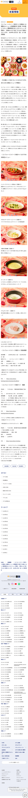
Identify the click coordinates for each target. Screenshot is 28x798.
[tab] (4, 594)
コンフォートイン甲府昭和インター (6, 653)
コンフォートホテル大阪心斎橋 (6, 695)
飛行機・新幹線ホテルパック (7, 753)
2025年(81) (5, 514)
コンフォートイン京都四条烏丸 (19, 687)
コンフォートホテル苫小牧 (5, 607)
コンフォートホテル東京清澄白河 (6, 641)
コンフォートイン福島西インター (6, 621)
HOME (3, 742)
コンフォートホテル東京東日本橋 (6, 639)
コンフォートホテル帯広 (5, 605)
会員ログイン (6, 588)
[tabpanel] (14, 603)
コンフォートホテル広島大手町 (19, 706)
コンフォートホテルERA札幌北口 (19, 601)
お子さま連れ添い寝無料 (20, 750)
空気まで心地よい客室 (19, 752)
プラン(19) (5, 497)
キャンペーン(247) (6, 494)
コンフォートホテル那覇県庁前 (6, 733)
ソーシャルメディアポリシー (6, 772)
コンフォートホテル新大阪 (5, 692)
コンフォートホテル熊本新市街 (6, 726)
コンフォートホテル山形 (5, 619)
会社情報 (3, 770)
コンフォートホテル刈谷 (18, 671)
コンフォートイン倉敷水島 (5, 706)
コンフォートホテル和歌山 (5, 701)
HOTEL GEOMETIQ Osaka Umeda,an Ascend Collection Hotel (20, 692)
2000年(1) (5, 552)
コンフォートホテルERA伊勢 (5, 680)
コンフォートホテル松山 (5, 713)
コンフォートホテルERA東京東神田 (19, 637)
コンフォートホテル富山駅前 (5, 650)
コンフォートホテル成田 (5, 635)
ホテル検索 (17, 742)
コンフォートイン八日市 (5, 687)
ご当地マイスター (5, 758)
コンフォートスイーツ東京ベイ (19, 635)
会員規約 (17, 770)
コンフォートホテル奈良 (18, 699)
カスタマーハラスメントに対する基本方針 (21, 780)
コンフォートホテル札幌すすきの (6, 601)
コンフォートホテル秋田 (18, 617)
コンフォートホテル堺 (17, 695)
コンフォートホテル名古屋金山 (6, 671)
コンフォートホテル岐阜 (18, 662)
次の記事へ (21, 466)
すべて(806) (5, 476)
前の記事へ (7, 466)
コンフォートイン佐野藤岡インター (19, 630)
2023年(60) (5, 521)
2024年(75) (5, 518)
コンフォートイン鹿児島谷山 (18, 728)
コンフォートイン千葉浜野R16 (19, 632)
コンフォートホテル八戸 (5, 612)
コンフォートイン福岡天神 (18, 720)
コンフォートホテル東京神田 (5, 637)
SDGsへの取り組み (6, 756)
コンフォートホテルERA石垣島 (6, 735)
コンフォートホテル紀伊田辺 (18, 701)
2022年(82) (5, 525)
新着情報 (17, 756)
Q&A (16, 758)
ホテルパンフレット (5, 773)
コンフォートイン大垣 (4, 664)
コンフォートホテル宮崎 (5, 728)
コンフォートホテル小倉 (5, 717)
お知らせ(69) (5, 487)
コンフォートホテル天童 (18, 619)
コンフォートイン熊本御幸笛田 (19, 726)
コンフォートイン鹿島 (4, 628)
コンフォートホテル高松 (5, 710)
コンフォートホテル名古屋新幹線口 (6, 667)
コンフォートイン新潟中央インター (19, 646)
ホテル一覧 (4, 745)
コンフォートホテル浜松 (5, 662)
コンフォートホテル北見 (18, 605)
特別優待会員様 (22, 588)
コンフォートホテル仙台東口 (18, 615)
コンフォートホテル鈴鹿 (18, 678)
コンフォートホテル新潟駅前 (5, 646)
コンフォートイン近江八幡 (18, 685)
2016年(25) (5, 545)
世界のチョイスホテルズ (6, 777)
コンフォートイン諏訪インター (6, 655)
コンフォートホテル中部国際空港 (19, 676)
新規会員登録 (14, 588)
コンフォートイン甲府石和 (18, 653)
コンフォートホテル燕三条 (18, 648)
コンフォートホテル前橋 (5, 632)
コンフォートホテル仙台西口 (5, 617)
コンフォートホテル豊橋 (5, 676)
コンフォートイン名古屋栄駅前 (19, 669)
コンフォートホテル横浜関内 (18, 641)
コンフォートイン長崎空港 (18, 724)
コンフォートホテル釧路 (18, 603)
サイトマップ (18, 775)
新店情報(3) (5, 480)
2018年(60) (5, 538)
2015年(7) (5, 549)
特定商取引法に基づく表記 (6, 779)
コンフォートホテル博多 (5, 720)
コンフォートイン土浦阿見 (18, 628)
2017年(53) (5, 542)
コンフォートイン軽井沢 (5, 657)
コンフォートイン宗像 (4, 722)
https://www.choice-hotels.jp (13, 441)
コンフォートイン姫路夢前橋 (5, 699)
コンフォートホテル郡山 (18, 621)
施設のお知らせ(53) (7, 490)
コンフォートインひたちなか (18, 626)
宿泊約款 (17, 773)
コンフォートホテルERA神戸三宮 (6, 697)
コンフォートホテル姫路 (18, 697)
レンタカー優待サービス (14, 762)
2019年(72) (5, 535)
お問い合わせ (18, 772)
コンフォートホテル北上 (18, 612)
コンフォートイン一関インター (6, 615)
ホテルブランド (18, 745)
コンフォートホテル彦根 (5, 685)
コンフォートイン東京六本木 (18, 639)
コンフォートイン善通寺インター (19, 710)
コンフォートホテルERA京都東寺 (19, 689)
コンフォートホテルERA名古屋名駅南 (20, 667)
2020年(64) (5, 532)
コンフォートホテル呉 (4, 708)
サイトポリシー (4, 775)
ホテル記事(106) (6, 501)
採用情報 (3, 782)
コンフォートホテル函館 (5, 603)
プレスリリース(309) (7, 483)
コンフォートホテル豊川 (5, 674)
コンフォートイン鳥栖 (4, 724)
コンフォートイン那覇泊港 (18, 733)
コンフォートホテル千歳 (18, 607)
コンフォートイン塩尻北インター (19, 655)
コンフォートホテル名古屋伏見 (6, 669)
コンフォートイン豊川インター (19, 674)
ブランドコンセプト (6, 747)
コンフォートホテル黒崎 (18, 717)
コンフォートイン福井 (17, 650)
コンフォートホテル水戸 (5, 626)
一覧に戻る (14, 466)
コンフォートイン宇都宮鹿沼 (5, 630)
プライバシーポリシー (20, 777)
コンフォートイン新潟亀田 (5, 648)
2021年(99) (5, 528)
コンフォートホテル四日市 (5, 678)
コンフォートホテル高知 (18, 713)
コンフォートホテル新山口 (18, 708)
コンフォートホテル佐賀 (18, 722)
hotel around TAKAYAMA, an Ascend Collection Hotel (20, 665)
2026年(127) (5, 511)
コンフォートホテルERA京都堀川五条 (7, 689)
